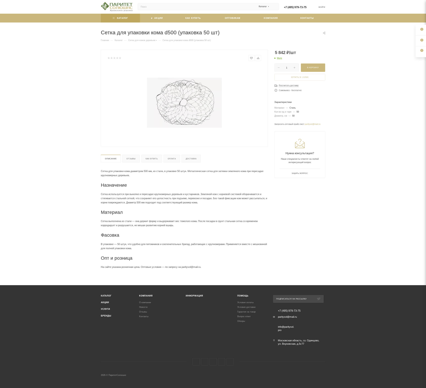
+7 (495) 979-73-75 (295, 7)
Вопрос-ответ (244, 316)
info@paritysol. (286, 326)
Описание (110, 159)
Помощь (242, 295)
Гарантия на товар (246, 311)
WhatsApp (230, 361)
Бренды (106, 315)
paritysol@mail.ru (312, 124)
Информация (194, 295)
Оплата (172, 159)
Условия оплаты (245, 302)
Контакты (143, 316)
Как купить (152, 159)
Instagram (204, 361)
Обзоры (241, 321)
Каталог (106, 295)
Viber (221, 361)
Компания (145, 295)
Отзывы (131, 159)
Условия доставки (246, 307)
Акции (105, 302)
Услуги (105, 309)
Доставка (191, 159)
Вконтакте (196, 361)
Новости (143, 307)
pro (279, 330)
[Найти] (274, 6)
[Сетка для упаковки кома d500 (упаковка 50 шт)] (184, 102)
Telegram (213, 361)
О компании (145, 302)
